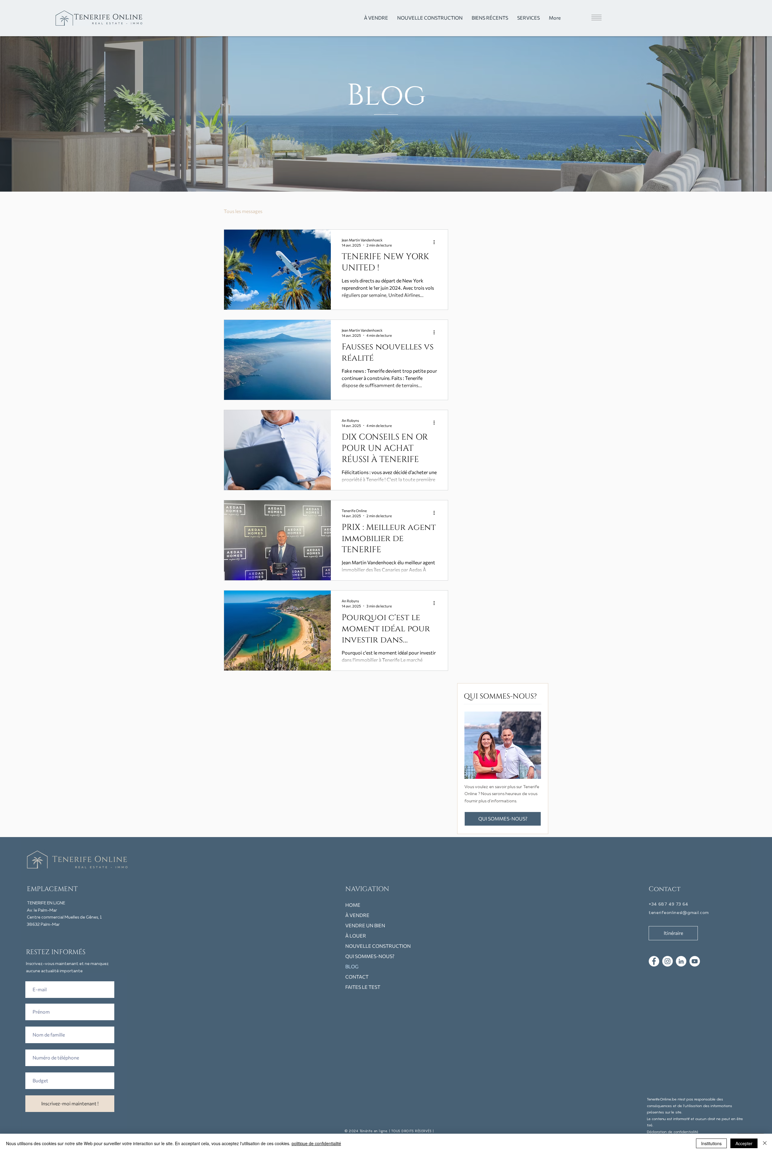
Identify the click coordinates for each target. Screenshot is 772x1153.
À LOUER (355, 935)
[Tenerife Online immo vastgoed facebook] (654, 961)
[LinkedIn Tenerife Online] (681, 961)
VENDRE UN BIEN (365, 925)
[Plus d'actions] (436, 242)
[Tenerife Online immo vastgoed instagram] (667, 961)
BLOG (352, 966)
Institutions (711, 1143)
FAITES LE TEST (362, 987)
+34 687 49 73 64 (668, 904)
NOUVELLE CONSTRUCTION (376, 946)
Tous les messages (243, 211)
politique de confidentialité (316, 1143)
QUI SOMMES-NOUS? (369, 956)
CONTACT (357, 976)
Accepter (744, 1143)
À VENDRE (357, 915)
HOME (352, 905)
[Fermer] (764, 1143)
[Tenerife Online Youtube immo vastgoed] (694, 961)
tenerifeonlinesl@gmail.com (679, 913)
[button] (585, 17)
